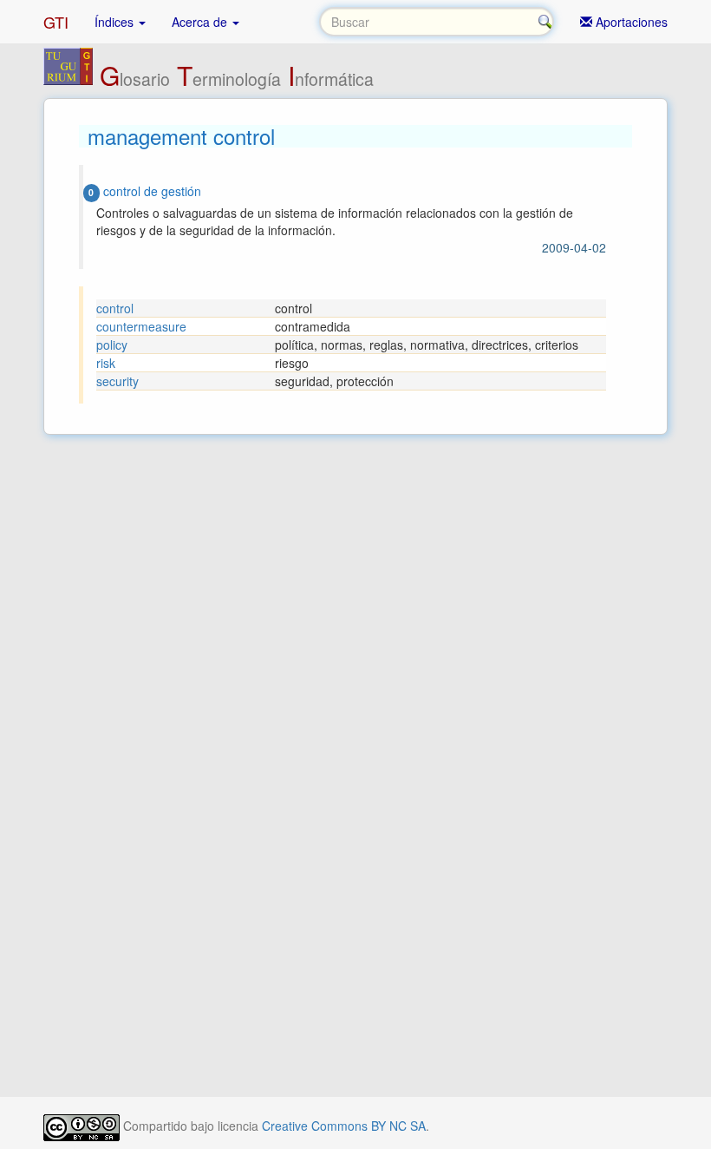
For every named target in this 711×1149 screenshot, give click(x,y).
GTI (55, 21)
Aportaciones (630, 21)
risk (105, 362)
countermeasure (141, 326)
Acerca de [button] (201, 21)
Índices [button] (116, 21)
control (115, 308)
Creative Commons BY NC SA (344, 1125)
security (117, 381)
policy (111, 344)
